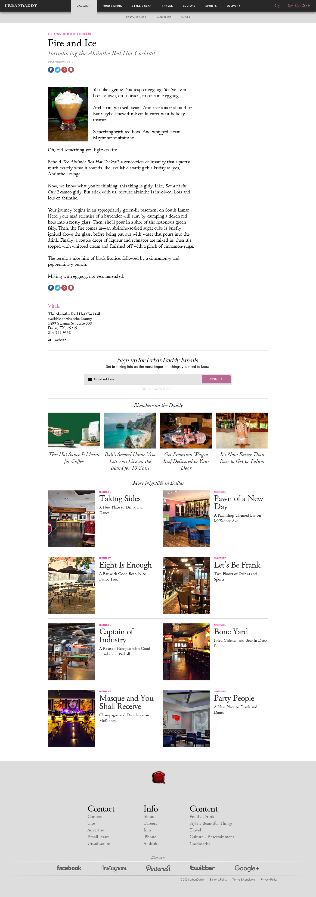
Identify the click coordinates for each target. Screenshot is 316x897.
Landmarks (199, 844)
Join (147, 830)
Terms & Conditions (243, 879)
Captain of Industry (116, 636)
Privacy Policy (269, 879)
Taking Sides (119, 498)
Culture (189, 5)
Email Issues (98, 837)
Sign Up (293, 5)
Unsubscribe (98, 843)
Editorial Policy (218, 879)
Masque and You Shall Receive (126, 702)
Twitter (202, 868)
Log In (306, 5)
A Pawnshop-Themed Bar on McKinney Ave (237, 518)
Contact (94, 817)
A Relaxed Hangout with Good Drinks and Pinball (124, 651)
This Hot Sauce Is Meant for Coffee (73, 458)
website (59, 339)
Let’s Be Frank (237, 565)
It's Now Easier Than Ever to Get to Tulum (242, 458)
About (149, 817)
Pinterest (158, 868)
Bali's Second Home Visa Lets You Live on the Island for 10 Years (130, 461)
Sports (211, 5)
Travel (167, 5)
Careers (150, 823)
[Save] (71, 70)
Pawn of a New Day (238, 502)
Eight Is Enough (125, 565)
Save (64, 70)
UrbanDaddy (21, 6)
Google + (247, 868)
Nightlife (164, 17)
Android (150, 843)
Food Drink (112, 5)
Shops (185, 17)
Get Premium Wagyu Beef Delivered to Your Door (186, 461)
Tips (91, 823)
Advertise (95, 830)
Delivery (233, 5)
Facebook (69, 868)
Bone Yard (231, 632)
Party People (234, 698)
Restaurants (136, 17)
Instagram (114, 868)
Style (142, 5)
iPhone (149, 837)
